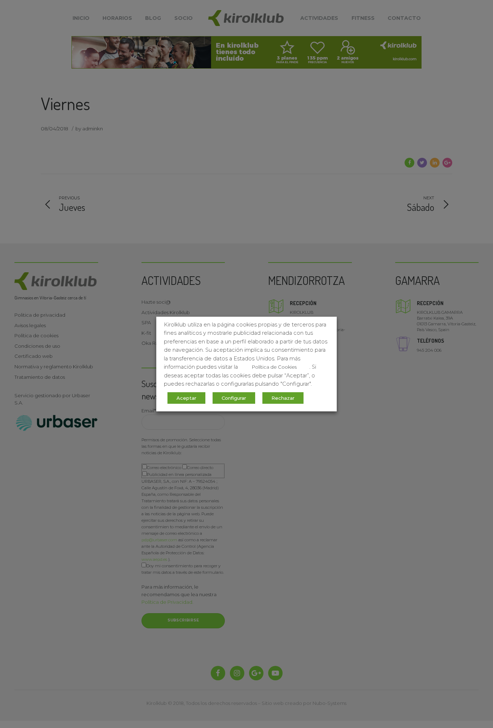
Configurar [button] (234, 398)
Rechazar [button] (283, 398)
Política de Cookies (274, 367)
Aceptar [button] (186, 398)
